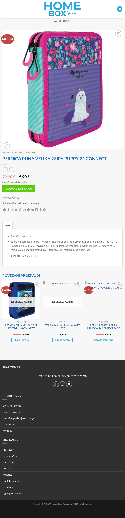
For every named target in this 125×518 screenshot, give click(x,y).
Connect (30, 152)
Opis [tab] (7, 225)
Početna (6, 152)
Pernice (25, 203)
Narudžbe (8, 462)
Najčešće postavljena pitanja (18, 418)
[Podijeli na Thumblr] (40, 209)
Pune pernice (36, 203)
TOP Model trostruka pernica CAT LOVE (62, 327)
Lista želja (7, 487)
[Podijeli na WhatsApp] (4, 209)
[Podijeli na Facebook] (8, 209)
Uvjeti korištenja (11, 405)
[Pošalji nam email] (69, 384)
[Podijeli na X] (12, 209)
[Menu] (4, 9)
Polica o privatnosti (13, 411)
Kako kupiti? (9, 424)
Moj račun (8, 449)
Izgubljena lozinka (12, 493)
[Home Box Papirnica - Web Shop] (62, 9)
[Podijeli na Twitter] (16, 209)
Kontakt (7, 430)
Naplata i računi (11, 480)
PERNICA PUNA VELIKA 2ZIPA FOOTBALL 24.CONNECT (21, 327)
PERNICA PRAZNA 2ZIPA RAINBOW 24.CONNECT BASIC (103, 327)
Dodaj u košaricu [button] (104, 340)
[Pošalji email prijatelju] (24, 209)
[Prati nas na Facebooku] (56, 384)
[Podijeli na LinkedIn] (36, 209)
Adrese (6, 468)
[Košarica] (119, 9)
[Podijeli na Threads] (20, 209)
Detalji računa (10, 455)
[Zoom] (7, 145)
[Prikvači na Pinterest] (28, 209)
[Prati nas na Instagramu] (63, 384)
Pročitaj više (21, 340)
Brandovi (18, 152)
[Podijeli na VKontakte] (32, 209)
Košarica (7, 474)
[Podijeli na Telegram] (44, 209)
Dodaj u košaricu (19, 188)
